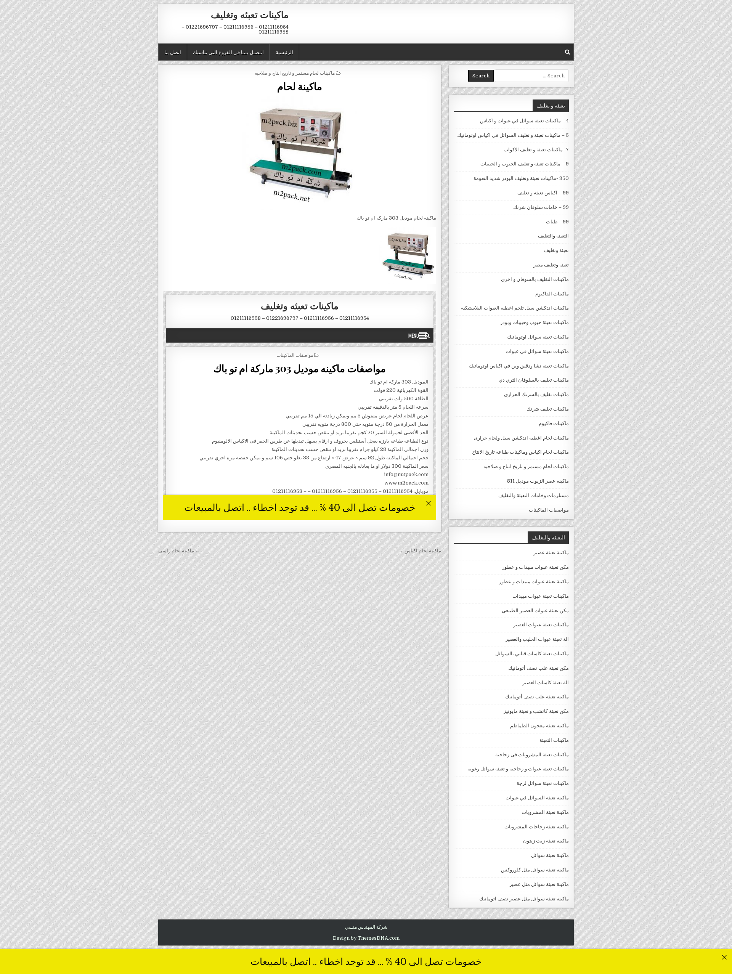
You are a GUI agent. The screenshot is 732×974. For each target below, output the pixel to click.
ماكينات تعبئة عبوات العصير (541, 624)
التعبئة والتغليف (553, 236)
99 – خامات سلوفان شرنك (541, 207)
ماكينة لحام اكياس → (419, 551)
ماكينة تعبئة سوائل (550, 855)
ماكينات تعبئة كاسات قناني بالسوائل (532, 653)
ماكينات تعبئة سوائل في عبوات (537, 351)
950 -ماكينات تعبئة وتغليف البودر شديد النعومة (521, 178)
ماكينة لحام (300, 86)
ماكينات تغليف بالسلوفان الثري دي (534, 380)
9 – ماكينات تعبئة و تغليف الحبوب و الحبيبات (524, 164)
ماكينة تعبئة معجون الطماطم (539, 725)
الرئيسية (284, 52)
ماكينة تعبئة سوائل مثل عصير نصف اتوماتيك (524, 899)
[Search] (567, 52)
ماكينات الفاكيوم (552, 294)
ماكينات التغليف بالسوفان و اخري (535, 279)
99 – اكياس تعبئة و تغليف (543, 193)
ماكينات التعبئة (554, 740)
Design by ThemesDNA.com (366, 938)
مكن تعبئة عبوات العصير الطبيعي (535, 610)
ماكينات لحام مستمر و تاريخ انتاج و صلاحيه (295, 72)
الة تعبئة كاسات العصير (545, 682)
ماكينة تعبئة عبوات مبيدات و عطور (534, 581)
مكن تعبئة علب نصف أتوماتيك (538, 668)
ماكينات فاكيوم (554, 423)
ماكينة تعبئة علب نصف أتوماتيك (537, 697)
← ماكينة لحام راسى (179, 551)
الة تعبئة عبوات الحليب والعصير (537, 639)
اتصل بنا (172, 52)
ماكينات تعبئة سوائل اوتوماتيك (538, 337)
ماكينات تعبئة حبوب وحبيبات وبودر (534, 322)
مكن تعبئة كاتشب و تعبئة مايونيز (536, 711)
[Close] (724, 957)
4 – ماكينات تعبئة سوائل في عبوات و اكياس (524, 121)
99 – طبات (557, 222)
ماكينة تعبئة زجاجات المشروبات (536, 827)
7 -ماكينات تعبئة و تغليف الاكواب (536, 149)
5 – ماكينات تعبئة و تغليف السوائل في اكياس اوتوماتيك (513, 135)
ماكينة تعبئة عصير (551, 552)
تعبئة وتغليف (556, 250)
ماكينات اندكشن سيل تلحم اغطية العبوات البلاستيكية (515, 308)
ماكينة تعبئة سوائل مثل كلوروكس (535, 870)
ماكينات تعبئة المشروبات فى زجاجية (532, 754)
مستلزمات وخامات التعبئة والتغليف (533, 495)
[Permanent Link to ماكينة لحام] (299, 153)
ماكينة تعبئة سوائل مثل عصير (539, 884)
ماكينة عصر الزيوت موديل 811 (538, 481)
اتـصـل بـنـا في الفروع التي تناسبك (228, 52)
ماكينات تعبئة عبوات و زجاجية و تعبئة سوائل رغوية (518, 769)
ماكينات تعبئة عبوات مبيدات (540, 596)
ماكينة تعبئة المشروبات (545, 812)
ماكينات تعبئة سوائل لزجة (543, 783)
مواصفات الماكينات (549, 510)
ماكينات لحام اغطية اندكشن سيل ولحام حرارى (521, 438)
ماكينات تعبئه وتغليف (250, 14)
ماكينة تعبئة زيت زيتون (546, 841)
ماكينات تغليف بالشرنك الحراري (536, 394)
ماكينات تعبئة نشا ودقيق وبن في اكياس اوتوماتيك (519, 366)
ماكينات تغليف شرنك (548, 409)
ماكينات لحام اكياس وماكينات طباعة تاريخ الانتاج (520, 452)
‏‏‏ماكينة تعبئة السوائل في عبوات (537, 798)
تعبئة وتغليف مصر (551, 265)
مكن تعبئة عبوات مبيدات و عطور (535, 567)
